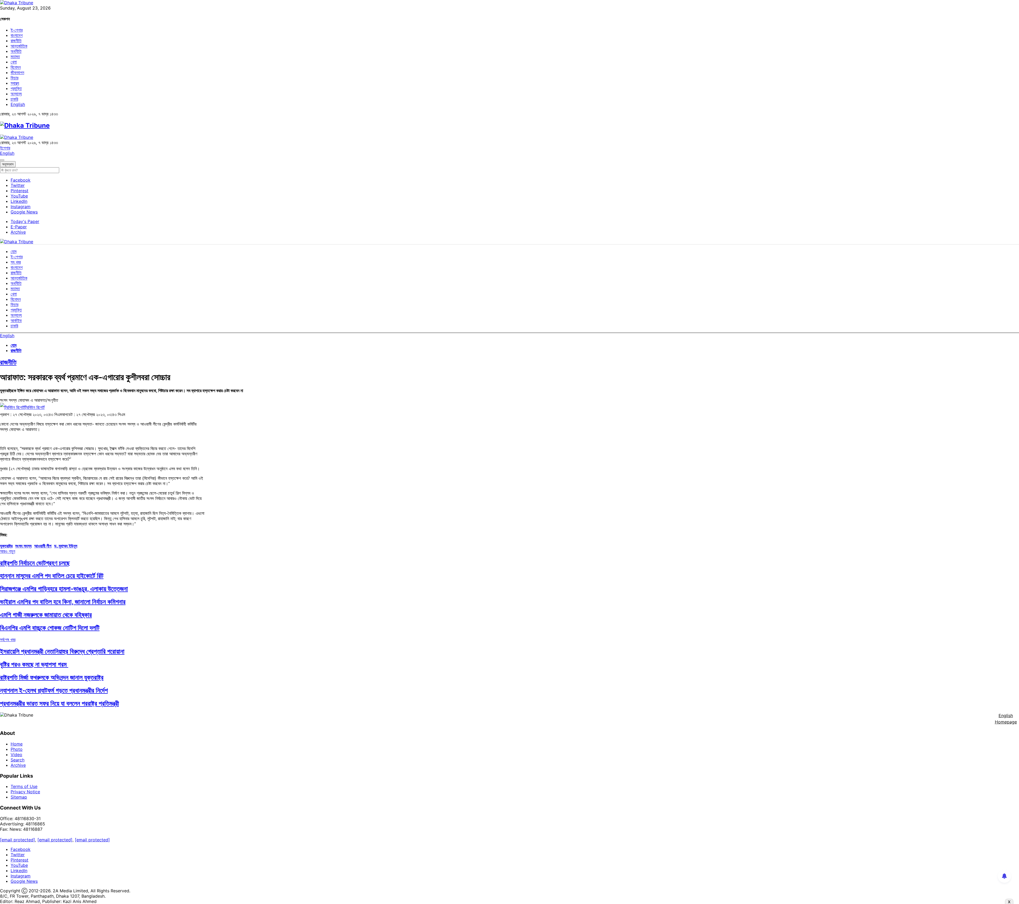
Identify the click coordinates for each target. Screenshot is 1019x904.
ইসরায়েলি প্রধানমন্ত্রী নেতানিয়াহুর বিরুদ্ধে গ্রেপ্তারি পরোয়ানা (62, 651)
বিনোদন (16, 67)
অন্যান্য (16, 93)
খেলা (14, 62)
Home (17, 744)
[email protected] (17, 839)
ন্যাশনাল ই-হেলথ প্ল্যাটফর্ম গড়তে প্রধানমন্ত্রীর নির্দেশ (54, 690)
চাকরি (14, 99)
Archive (18, 232)
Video (16, 754)
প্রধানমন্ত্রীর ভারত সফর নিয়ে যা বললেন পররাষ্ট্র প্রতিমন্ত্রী (59, 703)
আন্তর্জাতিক (19, 46)
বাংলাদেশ (17, 35)
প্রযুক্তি (16, 88)
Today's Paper (25, 221)
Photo (17, 749)
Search (17, 759)
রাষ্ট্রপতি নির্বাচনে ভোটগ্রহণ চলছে (35, 563)
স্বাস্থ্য (15, 83)
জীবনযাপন (17, 72)
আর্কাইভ (16, 320)
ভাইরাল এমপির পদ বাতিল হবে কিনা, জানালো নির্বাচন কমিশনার (63, 602)
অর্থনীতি (16, 51)
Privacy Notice (25, 791)
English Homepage (1006, 719)
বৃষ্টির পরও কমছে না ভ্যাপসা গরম (34, 664)
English (18, 104)
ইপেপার (5, 148)
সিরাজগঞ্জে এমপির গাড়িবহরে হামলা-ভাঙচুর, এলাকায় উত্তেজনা (64, 589)
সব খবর (16, 262)
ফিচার (14, 77)
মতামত (15, 56)
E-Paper (19, 226)
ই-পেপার (17, 30)
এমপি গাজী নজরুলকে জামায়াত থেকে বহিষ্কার (46, 615)
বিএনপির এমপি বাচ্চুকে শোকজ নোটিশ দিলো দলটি (50, 628)
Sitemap (19, 797)
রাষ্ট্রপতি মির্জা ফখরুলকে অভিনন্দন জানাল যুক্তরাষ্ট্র (51, 677)
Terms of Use (24, 786)
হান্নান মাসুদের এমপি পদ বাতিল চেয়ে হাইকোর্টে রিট (51, 576)
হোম (13, 251)
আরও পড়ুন (7, 551)
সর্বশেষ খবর (7, 639)
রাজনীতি (16, 40)
